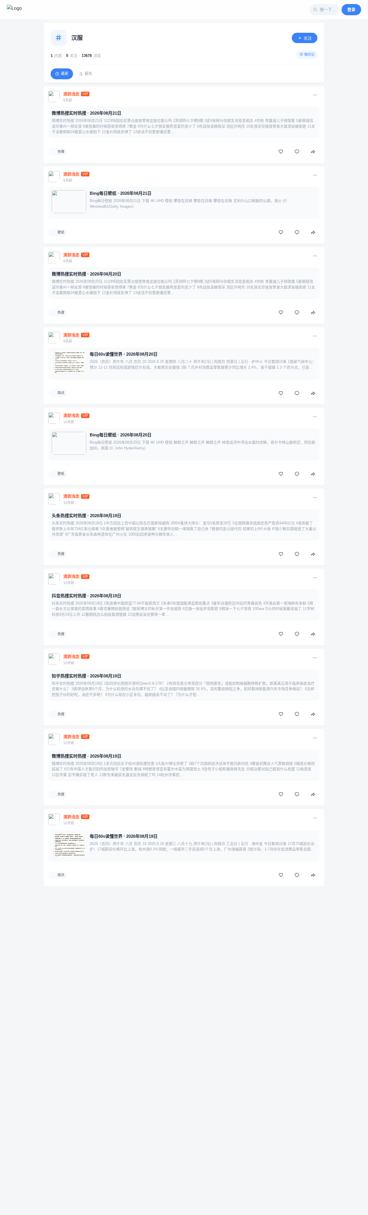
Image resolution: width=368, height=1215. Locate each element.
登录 (351, 9)
